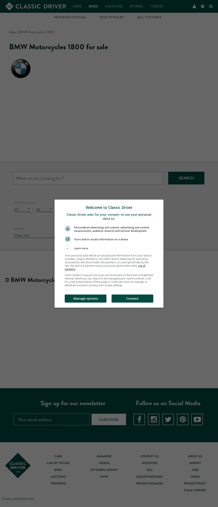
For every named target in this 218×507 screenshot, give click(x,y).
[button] (109, 248)
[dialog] (109, 254)
